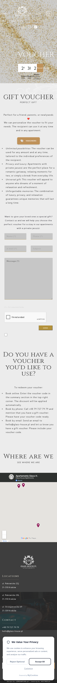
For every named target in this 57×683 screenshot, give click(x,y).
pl (49, 18)
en (48, 13)
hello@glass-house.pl (12, 631)
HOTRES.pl (45, 681)
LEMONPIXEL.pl (22, 681)
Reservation (40, 68)
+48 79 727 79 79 (10, 627)
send (45, 328)
